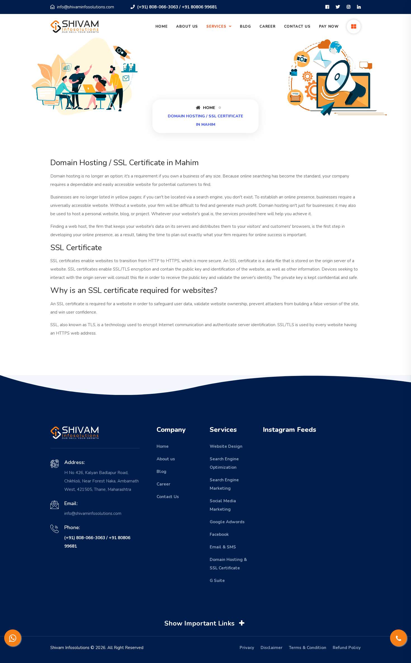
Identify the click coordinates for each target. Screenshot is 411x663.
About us (166, 459)
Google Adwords (227, 522)
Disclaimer (271, 647)
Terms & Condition (307, 647)
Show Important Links (200, 623)
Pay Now (329, 26)
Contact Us (297, 26)
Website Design (226, 446)
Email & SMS (223, 547)
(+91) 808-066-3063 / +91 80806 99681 (176, 7)
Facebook (219, 534)
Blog (245, 26)
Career (267, 26)
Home (161, 26)
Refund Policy (347, 647)
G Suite (217, 580)
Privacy (247, 647)
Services (217, 26)
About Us (187, 26)
